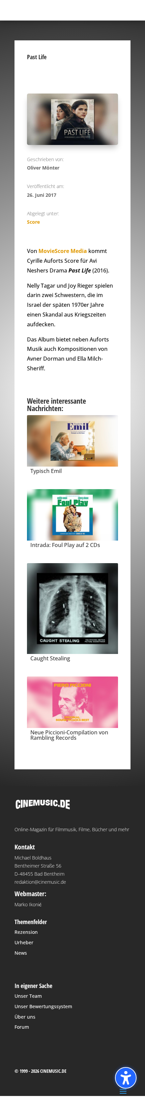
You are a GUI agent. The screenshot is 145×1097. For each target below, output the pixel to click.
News (20, 953)
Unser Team (28, 996)
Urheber (23, 942)
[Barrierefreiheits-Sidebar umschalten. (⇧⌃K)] (126, 1078)
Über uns (24, 1017)
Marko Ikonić (27, 904)
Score (33, 222)
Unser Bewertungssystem (43, 1006)
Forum (21, 1027)
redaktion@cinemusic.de (40, 882)
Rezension (26, 932)
